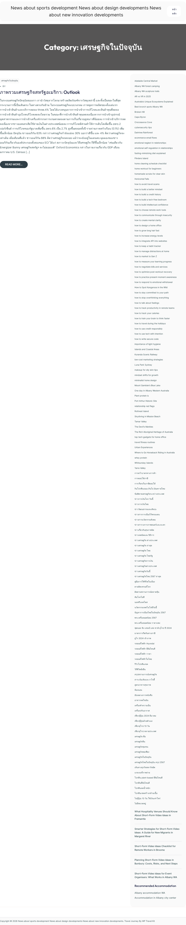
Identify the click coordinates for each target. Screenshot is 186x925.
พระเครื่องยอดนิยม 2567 (146, 617)
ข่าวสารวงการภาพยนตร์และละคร (150, 524)
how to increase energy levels (149, 235)
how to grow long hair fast (147, 230)
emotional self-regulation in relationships (154, 148)
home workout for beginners (148, 168)
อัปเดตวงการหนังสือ (143, 695)
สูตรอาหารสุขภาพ (143, 685)
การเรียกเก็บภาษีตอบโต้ (145, 483)
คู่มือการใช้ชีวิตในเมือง (145, 581)
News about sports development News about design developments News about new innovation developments (70, 921)
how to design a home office (148, 225)
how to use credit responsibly (148, 328)
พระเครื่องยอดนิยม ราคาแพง (147, 623)
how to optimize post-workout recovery (153, 272)
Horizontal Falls (142, 179)
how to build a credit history (148, 194)
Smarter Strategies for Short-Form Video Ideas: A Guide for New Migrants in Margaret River (157, 833)
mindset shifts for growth (146, 375)
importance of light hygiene (148, 344)
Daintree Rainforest (144, 132)
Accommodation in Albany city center (155, 897)
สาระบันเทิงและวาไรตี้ (145, 679)
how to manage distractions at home (152, 251)
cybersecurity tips (143, 127)
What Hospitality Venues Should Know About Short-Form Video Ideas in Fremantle (156, 815)
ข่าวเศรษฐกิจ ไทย (142, 550)
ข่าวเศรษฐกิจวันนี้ (142, 571)
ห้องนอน (138, 690)
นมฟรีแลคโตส (141, 602)
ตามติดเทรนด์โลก (143, 586)
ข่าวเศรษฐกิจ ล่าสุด (143, 545)
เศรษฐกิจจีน (140, 741)
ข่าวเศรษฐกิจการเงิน (144, 561)
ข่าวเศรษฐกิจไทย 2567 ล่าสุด (148, 576)
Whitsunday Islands (144, 463)
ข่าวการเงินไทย (142, 504)
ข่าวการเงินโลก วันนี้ (144, 499)
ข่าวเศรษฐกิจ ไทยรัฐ (144, 556)
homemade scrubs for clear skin (150, 174)
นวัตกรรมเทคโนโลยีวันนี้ (146, 607)
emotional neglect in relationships (150, 143)
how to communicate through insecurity (153, 215)
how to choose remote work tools (150, 210)
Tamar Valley (141, 421)
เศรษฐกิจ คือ (140, 736)
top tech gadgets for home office (150, 437)
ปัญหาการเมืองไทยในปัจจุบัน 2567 (150, 612)
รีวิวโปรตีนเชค (141, 664)
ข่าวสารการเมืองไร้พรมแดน (147, 514)
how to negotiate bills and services (151, 267)
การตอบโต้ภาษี (141, 478)
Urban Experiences (144, 447)
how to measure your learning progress (153, 261)
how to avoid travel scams (147, 184)
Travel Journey (131, 921)
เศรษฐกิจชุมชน (141, 746)
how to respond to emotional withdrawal (153, 282)
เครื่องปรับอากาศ (142, 710)
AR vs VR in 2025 (143, 96)
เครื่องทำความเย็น (143, 705)
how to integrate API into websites (151, 241)
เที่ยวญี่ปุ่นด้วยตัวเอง (143, 721)
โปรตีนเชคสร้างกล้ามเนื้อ (146, 793)
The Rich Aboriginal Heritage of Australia (154, 432)
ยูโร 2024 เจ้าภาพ (143, 638)
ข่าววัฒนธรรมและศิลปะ (146, 509)
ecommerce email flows (146, 137)
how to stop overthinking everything (152, 297)
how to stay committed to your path (152, 292)
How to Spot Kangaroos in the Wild (151, 287)
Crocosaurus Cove (143, 122)
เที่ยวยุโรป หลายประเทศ (145, 731)
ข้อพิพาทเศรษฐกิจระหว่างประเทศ (149, 494)
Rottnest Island (142, 411)
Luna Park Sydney (143, 365)
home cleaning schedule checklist (151, 163)
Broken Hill (140, 112)
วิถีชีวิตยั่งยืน (140, 669)
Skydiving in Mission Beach (147, 416)
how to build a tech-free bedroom (151, 199)
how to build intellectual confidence (151, 204)
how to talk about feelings (147, 303)
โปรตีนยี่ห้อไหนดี (142, 783)
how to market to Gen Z (146, 256)
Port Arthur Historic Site (146, 401)
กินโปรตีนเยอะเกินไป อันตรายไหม (150, 488)
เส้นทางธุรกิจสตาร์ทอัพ (145, 767)
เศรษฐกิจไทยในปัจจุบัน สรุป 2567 (150, 762)
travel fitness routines (145, 442)
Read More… (14, 164)
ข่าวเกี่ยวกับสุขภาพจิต (144, 530)
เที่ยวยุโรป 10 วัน (142, 726)
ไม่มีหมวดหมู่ (140, 803)
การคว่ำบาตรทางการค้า (145, 473)
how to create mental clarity (148, 220)
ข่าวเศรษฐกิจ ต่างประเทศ (146, 540)
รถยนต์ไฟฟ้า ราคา (143, 654)
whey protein (141, 457)
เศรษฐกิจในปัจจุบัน (9, 81)
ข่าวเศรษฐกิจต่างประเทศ (146, 566)
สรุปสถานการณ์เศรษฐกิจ (146, 674)
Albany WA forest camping (147, 86)
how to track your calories (147, 313)
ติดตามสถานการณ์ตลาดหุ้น (147, 592)
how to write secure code (147, 339)
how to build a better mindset (148, 189)
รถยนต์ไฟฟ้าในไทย (143, 659)
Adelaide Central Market (146, 81)
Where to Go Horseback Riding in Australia (155, 452)
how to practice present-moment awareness (156, 277)
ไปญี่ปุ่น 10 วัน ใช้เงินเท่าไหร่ (147, 798)
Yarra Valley (140, 468)
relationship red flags (144, 406)
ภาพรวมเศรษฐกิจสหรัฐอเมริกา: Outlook (40, 92)
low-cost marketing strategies (149, 359)
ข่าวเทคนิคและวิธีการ (144, 535)
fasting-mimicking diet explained (150, 153)
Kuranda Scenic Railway (146, 354)
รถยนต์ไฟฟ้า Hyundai (144, 643)
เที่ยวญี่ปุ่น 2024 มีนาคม (145, 715)
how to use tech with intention (149, 334)
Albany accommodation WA (150, 892)
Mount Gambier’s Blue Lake (147, 385)
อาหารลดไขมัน (141, 700)
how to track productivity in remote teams (154, 308)
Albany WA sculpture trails (147, 91)
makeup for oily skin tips (146, 370)
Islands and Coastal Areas (147, 349)
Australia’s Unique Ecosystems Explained (154, 101)
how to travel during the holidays (150, 323)
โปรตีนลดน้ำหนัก (142, 788)
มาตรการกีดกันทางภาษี (145, 633)
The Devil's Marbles (144, 426)
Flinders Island (141, 158)
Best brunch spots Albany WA (149, 106)
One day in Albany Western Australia (152, 390)
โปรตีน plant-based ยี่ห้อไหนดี (148, 777)
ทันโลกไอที (139, 597)
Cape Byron (140, 117)
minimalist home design (146, 380)
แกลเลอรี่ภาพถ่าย (142, 772)
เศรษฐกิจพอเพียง (142, 752)
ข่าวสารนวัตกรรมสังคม (145, 519)
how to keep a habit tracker (148, 246)
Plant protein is (142, 395)
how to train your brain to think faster (152, 318)
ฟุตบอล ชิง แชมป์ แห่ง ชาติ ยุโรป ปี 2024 (153, 628)
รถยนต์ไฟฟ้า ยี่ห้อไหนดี (145, 648)
